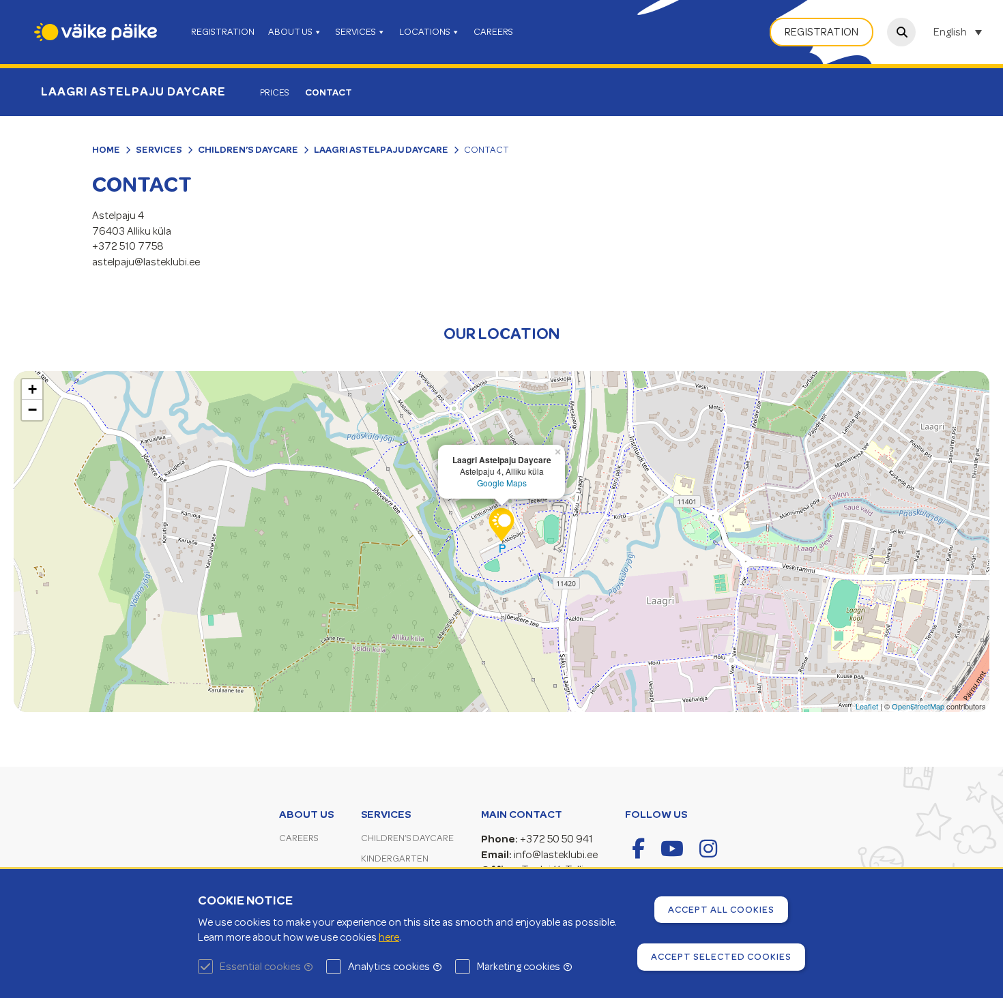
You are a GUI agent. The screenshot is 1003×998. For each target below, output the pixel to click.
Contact (328, 92)
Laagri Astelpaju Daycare (133, 91)
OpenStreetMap (918, 706)
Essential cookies (260, 966)
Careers (299, 838)
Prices (274, 92)
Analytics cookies (389, 966)
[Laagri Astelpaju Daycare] (501, 525)
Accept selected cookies (721, 956)
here (389, 937)
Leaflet (867, 706)
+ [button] (32, 389)
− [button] (32, 409)
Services (159, 149)
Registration (821, 32)
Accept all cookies (721, 909)
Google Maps (502, 482)
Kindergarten (394, 858)
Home (106, 149)
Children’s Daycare (248, 149)
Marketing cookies (518, 966)
